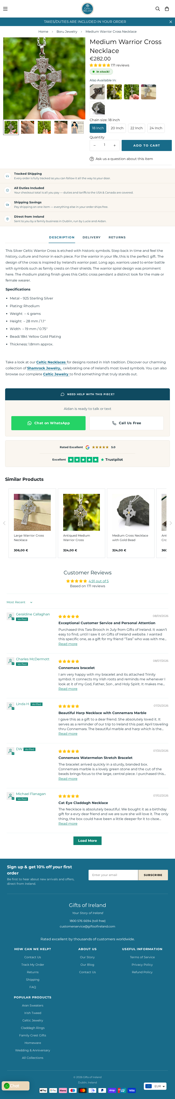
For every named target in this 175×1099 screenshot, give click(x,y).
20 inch (117, 128)
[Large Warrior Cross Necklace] (148, 92)
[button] (167, 9)
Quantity (97, 137)
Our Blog (87, 965)
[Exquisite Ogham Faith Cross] (131, 92)
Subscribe (153, 875)
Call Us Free (130, 423)
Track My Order (32, 965)
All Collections (32, 1058)
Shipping (32, 980)
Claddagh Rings (33, 1028)
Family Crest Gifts (32, 1035)
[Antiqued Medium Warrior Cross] (114, 92)
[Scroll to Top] (167, 1076)
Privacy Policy (142, 965)
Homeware (33, 1043)
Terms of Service (142, 957)
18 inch (98, 128)
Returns (117, 237)
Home (43, 31)
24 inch (156, 128)
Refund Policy (142, 972)
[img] (68, 617)
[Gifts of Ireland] (87, 9)
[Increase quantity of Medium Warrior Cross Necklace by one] (114, 145)
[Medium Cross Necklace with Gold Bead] (97, 109)
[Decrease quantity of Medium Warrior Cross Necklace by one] (94, 145)
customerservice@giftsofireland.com (87, 926)
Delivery (92, 237)
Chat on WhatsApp (52, 423)
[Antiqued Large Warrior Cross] (97, 92)
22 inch (136, 128)
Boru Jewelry (67, 31)
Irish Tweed (32, 1013)
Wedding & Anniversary (32, 1050)
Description (61, 237)
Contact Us (32, 957)
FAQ (32, 987)
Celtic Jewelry (32, 1020)
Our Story (87, 957)
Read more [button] (67, 644)
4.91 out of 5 (99, 581)
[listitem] (32, 523)
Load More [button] (87, 841)
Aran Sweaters (32, 1005)
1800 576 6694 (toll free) (88, 921)
